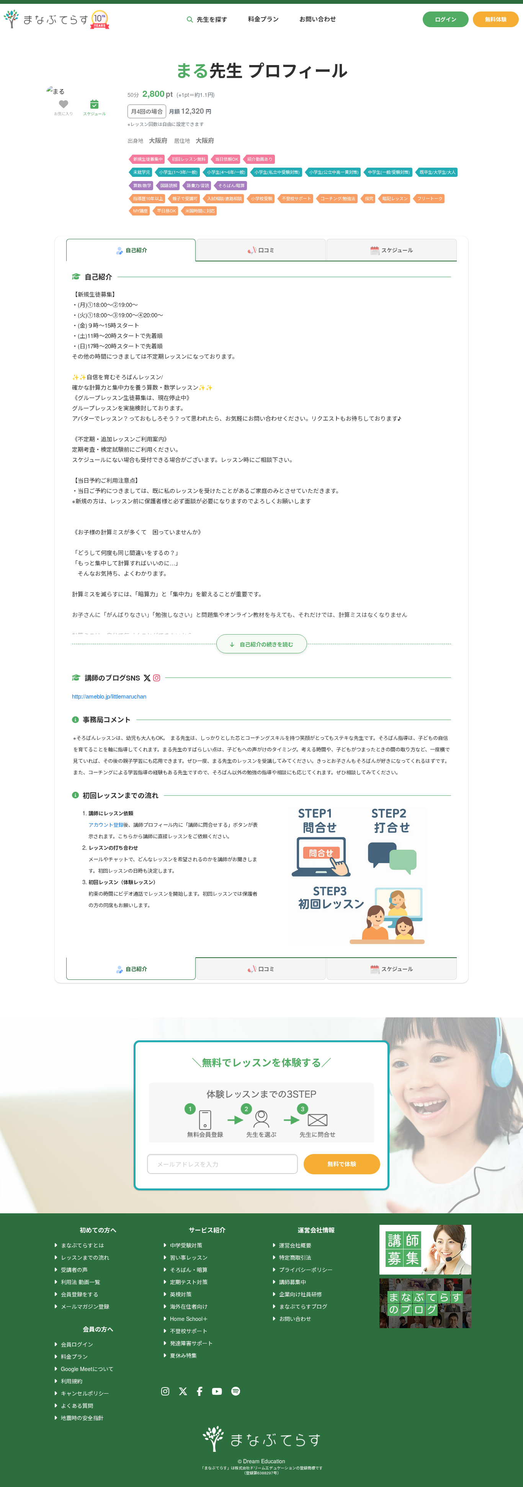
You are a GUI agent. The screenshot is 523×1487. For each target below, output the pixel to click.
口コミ (266, 250)
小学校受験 (261, 198)
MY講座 (140, 210)
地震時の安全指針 (82, 1418)
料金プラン (263, 19)
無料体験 (496, 19)
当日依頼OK (226, 159)
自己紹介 (136, 250)
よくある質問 (77, 1405)
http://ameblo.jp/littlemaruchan (109, 696)
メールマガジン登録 (85, 1306)
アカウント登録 (105, 824)
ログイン (445, 19)
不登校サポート (296, 198)
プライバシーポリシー (306, 1269)
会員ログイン (77, 1344)
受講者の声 (74, 1269)
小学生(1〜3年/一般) (178, 172)
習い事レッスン (189, 1257)
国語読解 (168, 185)
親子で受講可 (185, 198)
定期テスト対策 (189, 1282)
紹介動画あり (260, 159)
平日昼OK (166, 210)
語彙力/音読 (198, 185)
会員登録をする (79, 1294)
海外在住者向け (189, 1306)
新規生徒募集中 (148, 159)
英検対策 (180, 1294)
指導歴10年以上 (148, 198)
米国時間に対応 (200, 210)
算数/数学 (142, 185)
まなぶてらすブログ (303, 1306)
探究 (369, 198)
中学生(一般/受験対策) (389, 172)
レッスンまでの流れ (85, 1257)
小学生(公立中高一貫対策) (334, 172)
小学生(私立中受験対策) (277, 172)
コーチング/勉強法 (337, 198)
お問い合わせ (317, 19)
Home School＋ (189, 1318)
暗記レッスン (395, 198)
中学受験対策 (186, 1245)
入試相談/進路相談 (224, 198)
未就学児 (141, 172)
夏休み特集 (183, 1355)
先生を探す (212, 19)
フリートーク (430, 198)
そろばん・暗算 (189, 1269)
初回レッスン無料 (189, 159)
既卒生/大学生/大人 (438, 172)
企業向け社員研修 (300, 1294)
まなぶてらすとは (82, 1245)
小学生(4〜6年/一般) (226, 172)
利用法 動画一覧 (80, 1282)
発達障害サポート (191, 1343)
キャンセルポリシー (85, 1393)
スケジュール (397, 250)
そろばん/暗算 (231, 185)
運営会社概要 (295, 1245)
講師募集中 (292, 1282)
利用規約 (71, 1381)
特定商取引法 (295, 1257)
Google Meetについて (87, 1369)
